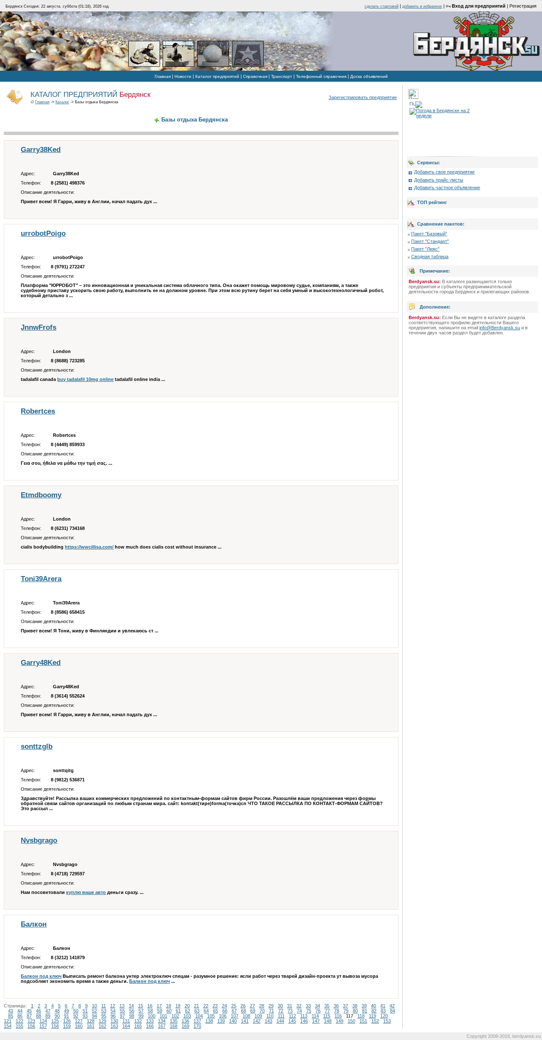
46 (38, 1010)
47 (47, 1010)
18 (168, 1005)
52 (94, 1010)
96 (113, 1015)
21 (196, 1005)
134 (162, 1020)
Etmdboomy (41, 495)
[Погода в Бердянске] (413, 97)
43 (10, 1010)
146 (304, 1020)
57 (141, 1010)
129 (102, 1020)
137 (197, 1020)
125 (55, 1020)
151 (363, 1020)
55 (122, 1010)
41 (382, 1005)
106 (223, 1015)
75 (308, 1010)
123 (31, 1020)
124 (43, 1020)
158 (55, 1026)
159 (67, 1026)
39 (364, 1005)
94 (94, 1015)
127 (79, 1020)
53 (103, 1010)
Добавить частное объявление (447, 187)
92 (75, 1015)
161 (90, 1026)
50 (75, 1010)
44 (19, 1010)
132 (138, 1020)
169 (185, 1026)
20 (187, 1005)
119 (372, 1015)
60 (168, 1010)
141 (245, 1020)
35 (326, 1005)
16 (149, 1005)
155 (19, 1026)
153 (387, 1020)
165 (138, 1026)
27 (252, 1005)
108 (246, 1015)
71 (271, 1010)
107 (234, 1015)
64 (206, 1010)
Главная (163, 76)
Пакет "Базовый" (429, 233)
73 (290, 1010)
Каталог (62, 102)
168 (173, 1026)
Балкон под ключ (41, 976)
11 (103, 1005)
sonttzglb (37, 746)
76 (318, 1010)
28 (261, 1005)
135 (173, 1020)
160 (79, 1026)
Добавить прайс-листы (438, 179)
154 (7, 1026)
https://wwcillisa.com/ (89, 546)
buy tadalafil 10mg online (85, 379)
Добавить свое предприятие (444, 171)
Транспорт (281, 76)
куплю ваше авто (86, 892)
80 (355, 1010)
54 (113, 1010)
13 (121, 1005)
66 (224, 1010)
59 (159, 1010)
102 (175, 1015)
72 (280, 1010)
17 (159, 1005)
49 (66, 1010)
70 (262, 1010)
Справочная (255, 76)
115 (326, 1015)
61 (178, 1010)
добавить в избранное (422, 6)
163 (114, 1026)
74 (299, 1010)
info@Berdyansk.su (499, 327)
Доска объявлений (369, 76)
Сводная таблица (429, 256)
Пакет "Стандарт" (430, 241)
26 (243, 1005)
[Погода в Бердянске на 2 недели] (444, 111)
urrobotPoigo (43, 233)
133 (150, 1020)
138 (209, 1020)
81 (364, 1010)
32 (298, 1005)
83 (383, 1010)
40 (373, 1005)
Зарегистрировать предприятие (363, 97)
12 (112, 1005)
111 (281, 1015)
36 (336, 1005)
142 (256, 1020)
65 (215, 1010)
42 (392, 1005)
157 (43, 1026)
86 (19, 1015)
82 (373, 1010)
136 (185, 1020)
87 (29, 1015)
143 (268, 1020)
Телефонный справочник (321, 76)
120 (384, 1015)
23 (215, 1005)
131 (126, 1020)
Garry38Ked (41, 150)
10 (94, 1005)
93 (85, 1015)
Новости (182, 76)
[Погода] (415, 102)
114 (315, 1015)
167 (162, 1026)
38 (354, 1005)
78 (336, 1010)
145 (292, 1020)
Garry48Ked (41, 663)
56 (131, 1010)
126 (67, 1020)
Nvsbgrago (39, 840)
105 (211, 1015)
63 (196, 1010)
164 (126, 1026)
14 (131, 1005)
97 (122, 1015)
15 (140, 1005)
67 (234, 1010)
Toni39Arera (41, 579)
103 (187, 1015)
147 (316, 1020)
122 (19, 1020)
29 (271, 1005)
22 (205, 1005)
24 (224, 1005)
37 (345, 1005)
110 (270, 1015)
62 (187, 1010)
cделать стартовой (381, 6)
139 (221, 1020)
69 (252, 1010)
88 (38, 1015)
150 (351, 1020)
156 (31, 1026)
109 (258, 1015)
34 (317, 1005)
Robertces (38, 411)
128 (90, 1020)
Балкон (34, 924)
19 (177, 1005)
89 (47, 1015)
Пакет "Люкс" (425, 248)
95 (103, 1015)
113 (303, 1015)
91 (66, 1015)
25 (233, 1005)
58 (150, 1010)
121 (7, 1020)
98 (131, 1015)
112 (292, 1015)
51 (85, 1010)
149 (339, 1020)
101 (163, 1015)
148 (328, 1020)
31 (289, 1005)
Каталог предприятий (217, 76)
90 (57, 1015)
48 (57, 1010)
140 (233, 1020)
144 (280, 1020)
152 (375, 1020)
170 (197, 1026)
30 (280, 1005)
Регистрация (522, 5)
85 (10, 1015)
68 (243, 1010)
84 (392, 1010)
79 (345, 1010)
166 (150, 1026)
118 (361, 1015)
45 (29, 1010)
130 (114, 1020)
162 (102, 1026)
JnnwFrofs (38, 327)
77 (327, 1010)
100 (151, 1015)
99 (141, 1015)
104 (199, 1015)
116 (338, 1015)
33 (308, 1005)
